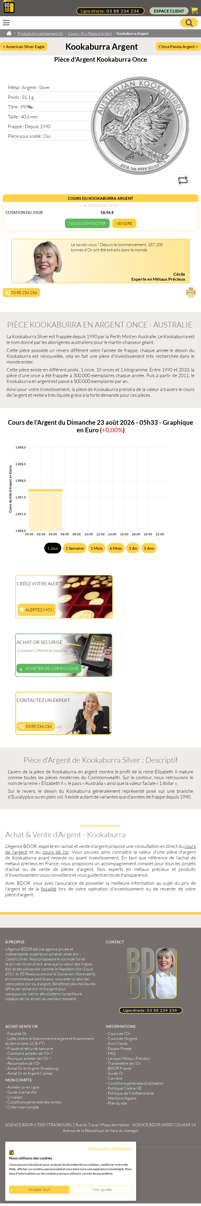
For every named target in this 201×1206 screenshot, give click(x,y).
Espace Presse (120, 1048)
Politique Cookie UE (125, 1088)
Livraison (15, 1097)
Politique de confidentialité (110, 1148)
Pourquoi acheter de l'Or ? (29, 1058)
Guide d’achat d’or (22, 1092)
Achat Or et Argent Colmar (30, 1073)
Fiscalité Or (17, 1033)
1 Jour (52, 548)
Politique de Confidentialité (131, 1093)
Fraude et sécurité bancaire (30, 1048)
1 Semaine (74, 548)
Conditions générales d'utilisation (136, 1083)
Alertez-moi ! (39, 609)
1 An (133, 548)
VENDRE (124, 223)
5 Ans (149, 548)
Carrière (115, 1078)
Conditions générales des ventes (34, 1102)
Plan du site (117, 1103)
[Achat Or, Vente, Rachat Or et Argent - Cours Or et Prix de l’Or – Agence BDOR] (9, 11)
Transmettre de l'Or (124, 1063)
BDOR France (119, 1068)
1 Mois (97, 548)
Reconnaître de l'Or (23, 1063)
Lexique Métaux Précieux (129, 1058)
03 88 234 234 (123, 10)
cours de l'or (55, 852)
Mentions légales (122, 1098)
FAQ (112, 1053)
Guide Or (116, 1073)
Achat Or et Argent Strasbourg (32, 1068)
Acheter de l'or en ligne (51, 668)
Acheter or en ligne (23, 1087)
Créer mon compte (23, 1107)
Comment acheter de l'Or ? (29, 1053)
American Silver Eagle (25, 46)
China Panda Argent (177, 46)
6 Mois (116, 548)
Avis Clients (117, 1043)
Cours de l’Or (119, 1033)
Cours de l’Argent (122, 1038)
